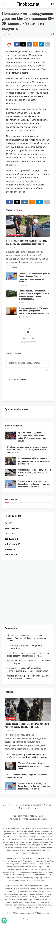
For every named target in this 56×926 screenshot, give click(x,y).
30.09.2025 (6, 34)
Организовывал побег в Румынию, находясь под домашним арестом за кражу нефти (34, 461)
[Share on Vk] (29, 44)
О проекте (7, 805)
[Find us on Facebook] (23, 918)
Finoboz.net (28, 4)
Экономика (11, 555)
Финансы (10, 549)
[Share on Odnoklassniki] (35, 44)
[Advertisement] (28, 592)
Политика (10, 534)
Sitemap (22, 808)
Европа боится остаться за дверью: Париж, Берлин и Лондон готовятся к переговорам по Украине (34, 484)
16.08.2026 (11, 247)
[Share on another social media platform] (47, 44)
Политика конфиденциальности (27, 805)
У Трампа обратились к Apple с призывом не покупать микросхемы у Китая (34, 766)
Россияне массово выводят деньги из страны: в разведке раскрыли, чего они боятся (34, 472)
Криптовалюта (13, 528)
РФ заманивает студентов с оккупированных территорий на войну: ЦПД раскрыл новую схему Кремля (26, 638)
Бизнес (8, 523)
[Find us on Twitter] (27, 918)
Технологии (11, 539)
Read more (14, 267)
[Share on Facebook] (17, 44)
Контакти (32, 808)
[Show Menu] (3, 4)
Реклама (47, 805)
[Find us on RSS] (30, 918)
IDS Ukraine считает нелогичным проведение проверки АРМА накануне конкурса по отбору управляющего (27, 449)
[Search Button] (52, 4)
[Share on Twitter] (23, 44)
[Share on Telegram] (41, 44)
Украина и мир (14, 235)
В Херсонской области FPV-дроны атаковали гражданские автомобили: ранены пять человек (34, 310)
